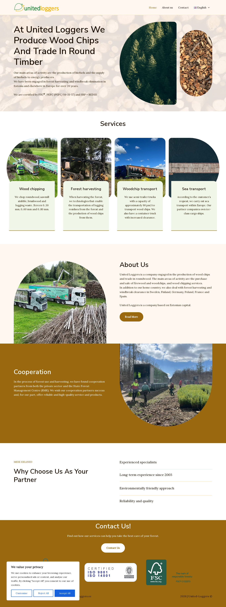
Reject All (43, 593)
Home (153, 7)
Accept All (64, 593)
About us (167, 7)
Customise (21, 593)
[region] (43, 581)
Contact (183, 7)
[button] (208, 7)
